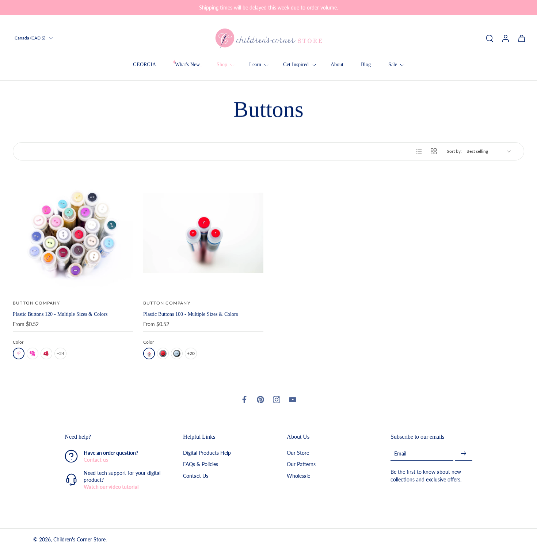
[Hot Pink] (32, 353)
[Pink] (19, 353)
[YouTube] (293, 400)
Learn (255, 64)
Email (400, 453)
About (337, 64)
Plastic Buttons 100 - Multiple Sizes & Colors (190, 314)
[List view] (419, 151)
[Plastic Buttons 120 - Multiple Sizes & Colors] (73, 233)
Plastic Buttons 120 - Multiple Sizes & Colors (60, 314)
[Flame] (149, 353)
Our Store (298, 453)
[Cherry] (163, 353)
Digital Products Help (207, 453)
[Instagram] (276, 400)
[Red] (46, 353)
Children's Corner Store (79, 540)
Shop (222, 64)
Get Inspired (296, 64)
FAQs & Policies (200, 464)
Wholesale (298, 476)
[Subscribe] (463, 454)
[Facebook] (244, 400)
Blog (366, 64)
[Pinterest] (260, 400)
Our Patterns (301, 464)
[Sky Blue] (177, 353)
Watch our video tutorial (111, 487)
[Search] (489, 38)
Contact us (96, 460)
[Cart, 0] (522, 38)
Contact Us (195, 476)
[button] (113, 437)
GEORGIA (144, 64)
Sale (392, 64)
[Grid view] (433, 151)
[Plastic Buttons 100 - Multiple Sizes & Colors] (203, 233)
